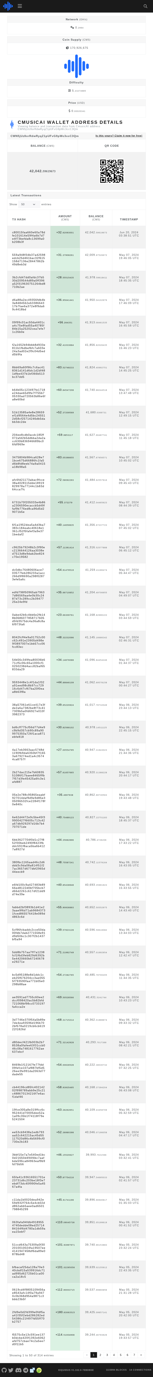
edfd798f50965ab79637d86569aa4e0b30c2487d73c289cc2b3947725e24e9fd (28, 597)
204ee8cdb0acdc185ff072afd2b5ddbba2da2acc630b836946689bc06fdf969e (28, 439)
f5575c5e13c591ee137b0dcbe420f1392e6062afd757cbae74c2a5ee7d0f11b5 (28, 1339)
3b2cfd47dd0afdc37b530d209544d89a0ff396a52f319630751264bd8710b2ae (28, 282)
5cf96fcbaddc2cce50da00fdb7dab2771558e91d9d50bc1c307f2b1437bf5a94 (28, 934)
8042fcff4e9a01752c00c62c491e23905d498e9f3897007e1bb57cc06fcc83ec (28, 642)
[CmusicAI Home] (8, 6)
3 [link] (107, 1354)
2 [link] (100, 1354)
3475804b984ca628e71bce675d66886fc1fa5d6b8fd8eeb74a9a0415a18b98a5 (28, 462)
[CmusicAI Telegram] (26, 1370)
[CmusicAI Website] (32, 1370)
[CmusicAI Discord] (18, 1370)
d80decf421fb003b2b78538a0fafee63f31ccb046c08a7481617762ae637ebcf (28, 1047)
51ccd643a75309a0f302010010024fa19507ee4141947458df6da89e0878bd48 (28, 1249)
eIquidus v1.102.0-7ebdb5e (76, 1370)
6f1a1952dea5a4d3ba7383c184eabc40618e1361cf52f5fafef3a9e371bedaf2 (28, 529)
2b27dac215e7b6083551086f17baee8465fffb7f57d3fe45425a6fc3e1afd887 (28, 777)
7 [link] (134, 1354)
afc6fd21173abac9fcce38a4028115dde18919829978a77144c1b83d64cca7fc (28, 484)
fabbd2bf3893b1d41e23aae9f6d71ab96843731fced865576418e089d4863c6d (28, 912)
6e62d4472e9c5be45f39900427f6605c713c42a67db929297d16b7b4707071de (28, 822)
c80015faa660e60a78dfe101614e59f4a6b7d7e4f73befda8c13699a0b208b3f (28, 237)
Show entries (30, 204)
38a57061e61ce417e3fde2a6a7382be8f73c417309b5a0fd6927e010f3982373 (28, 709)
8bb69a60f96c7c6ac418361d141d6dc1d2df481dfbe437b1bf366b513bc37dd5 (28, 372)
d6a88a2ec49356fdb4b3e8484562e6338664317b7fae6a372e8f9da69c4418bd (28, 304)
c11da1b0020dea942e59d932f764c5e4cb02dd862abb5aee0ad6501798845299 (28, 1204)
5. (79, 90)
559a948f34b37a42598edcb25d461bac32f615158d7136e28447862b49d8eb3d (28, 259)
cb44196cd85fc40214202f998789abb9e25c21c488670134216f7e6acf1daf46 (28, 1092)
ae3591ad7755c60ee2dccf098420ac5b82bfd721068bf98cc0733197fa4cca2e (28, 1002)
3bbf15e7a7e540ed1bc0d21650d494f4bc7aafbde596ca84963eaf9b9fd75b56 (28, 1159)
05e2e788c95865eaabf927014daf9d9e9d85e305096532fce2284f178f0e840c (28, 799)
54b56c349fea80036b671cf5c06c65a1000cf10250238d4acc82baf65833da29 (28, 664)
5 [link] (121, 1354)
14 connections (140, 1370)
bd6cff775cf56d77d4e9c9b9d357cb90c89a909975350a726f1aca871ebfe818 (28, 732)
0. (79, 27)
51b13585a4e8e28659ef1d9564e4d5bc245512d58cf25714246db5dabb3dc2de (28, 417)
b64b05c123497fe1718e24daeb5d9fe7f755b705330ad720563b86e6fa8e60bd (28, 394)
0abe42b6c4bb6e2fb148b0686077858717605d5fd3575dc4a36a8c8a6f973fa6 (28, 619)
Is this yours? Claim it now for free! (119, 135)
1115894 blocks (116, 1370)
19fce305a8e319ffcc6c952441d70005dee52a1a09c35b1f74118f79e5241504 (28, 1114)
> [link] (141, 1354)
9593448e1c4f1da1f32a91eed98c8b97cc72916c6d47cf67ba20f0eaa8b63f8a (28, 687)
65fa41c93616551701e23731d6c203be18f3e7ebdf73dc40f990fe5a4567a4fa (28, 1182)
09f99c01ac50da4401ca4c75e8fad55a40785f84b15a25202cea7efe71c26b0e (28, 327)
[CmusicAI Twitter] (11, 1370)
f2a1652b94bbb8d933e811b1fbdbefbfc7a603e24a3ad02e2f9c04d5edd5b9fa (28, 349)
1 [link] (94, 1354)
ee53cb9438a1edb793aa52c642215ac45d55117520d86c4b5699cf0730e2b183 (28, 1137)
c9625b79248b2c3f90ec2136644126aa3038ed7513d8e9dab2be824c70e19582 (28, 552)
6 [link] (127, 1354)
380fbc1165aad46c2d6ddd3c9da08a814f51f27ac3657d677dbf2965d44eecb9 (28, 867)
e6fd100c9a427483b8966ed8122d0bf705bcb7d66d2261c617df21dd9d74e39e (28, 889)
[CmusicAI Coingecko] (39, 1370)
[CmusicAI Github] (4, 1370)
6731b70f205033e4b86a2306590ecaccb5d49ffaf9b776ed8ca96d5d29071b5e (28, 507)
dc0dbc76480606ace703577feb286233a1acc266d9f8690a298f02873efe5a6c (28, 574)
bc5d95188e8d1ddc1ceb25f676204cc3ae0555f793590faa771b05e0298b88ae (28, 979)
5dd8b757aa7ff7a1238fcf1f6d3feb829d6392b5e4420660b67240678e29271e (28, 957)
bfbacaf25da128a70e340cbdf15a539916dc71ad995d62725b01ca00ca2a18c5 (28, 1272)
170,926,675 (79, 47)
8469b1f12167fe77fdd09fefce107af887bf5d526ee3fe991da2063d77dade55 (28, 1069)
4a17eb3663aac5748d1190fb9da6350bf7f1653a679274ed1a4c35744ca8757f (28, 754)
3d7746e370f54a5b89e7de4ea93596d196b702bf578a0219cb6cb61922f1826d (28, 1024)
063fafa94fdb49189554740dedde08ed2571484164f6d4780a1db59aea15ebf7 (28, 1227)
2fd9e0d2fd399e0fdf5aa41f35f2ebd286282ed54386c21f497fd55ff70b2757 (28, 1317)
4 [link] (114, 1354)
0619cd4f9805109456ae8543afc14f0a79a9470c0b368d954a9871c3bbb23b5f (28, 1294)
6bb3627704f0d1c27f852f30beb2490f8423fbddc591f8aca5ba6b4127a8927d (28, 844)
